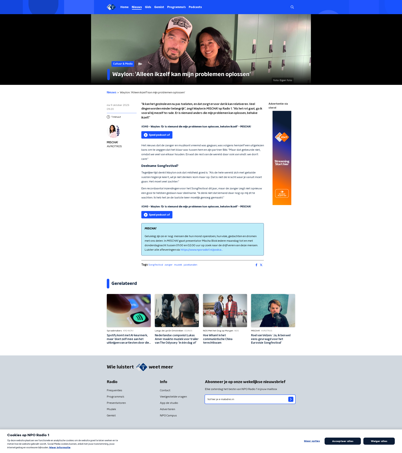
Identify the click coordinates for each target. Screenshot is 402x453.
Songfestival (155, 265)
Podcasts (195, 7)
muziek (178, 265)
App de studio (169, 403)
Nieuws (137, 7)
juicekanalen (190, 265)
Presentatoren (116, 403)
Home (124, 7)
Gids (148, 7)
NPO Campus (168, 415)
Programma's (176, 7)
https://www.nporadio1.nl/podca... (202, 249)
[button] (292, 7)
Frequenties (114, 390)
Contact (165, 390)
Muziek (111, 409)
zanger (169, 265)
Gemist (159, 7)
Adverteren (167, 409)
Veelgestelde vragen (173, 396)
